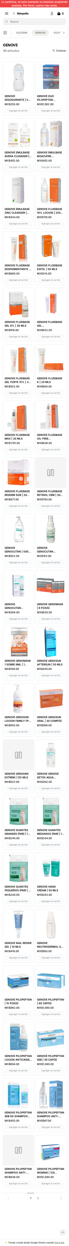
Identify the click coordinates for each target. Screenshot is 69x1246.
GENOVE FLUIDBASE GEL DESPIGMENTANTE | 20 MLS (49, 324)
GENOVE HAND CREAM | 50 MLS (47, 888)
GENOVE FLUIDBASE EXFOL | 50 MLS (49, 267)
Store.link (59, 1242)
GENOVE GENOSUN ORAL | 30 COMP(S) (49, 719)
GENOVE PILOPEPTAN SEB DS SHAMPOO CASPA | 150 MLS (18, 1114)
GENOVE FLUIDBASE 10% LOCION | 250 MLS (49, 211)
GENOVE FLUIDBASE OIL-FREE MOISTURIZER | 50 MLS (49, 436)
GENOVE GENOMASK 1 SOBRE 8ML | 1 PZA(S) (18, 662)
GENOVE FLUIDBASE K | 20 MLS (49, 380)
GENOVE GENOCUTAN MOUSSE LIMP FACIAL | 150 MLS (15, 606)
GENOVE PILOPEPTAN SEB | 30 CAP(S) (50, 1057)
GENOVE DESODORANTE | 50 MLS (17, 98)
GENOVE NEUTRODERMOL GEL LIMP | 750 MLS (50, 945)
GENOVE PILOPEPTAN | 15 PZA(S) (18, 1001)
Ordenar (61, 50)
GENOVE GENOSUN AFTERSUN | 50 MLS (50, 662)
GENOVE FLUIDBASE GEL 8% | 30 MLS (17, 323)
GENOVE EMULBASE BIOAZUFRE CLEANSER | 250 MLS (50, 154)
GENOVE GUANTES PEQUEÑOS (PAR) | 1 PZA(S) (17, 888)
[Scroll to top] (62, 1232)
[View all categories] (5, 32)
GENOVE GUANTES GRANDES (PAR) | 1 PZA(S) (16, 832)
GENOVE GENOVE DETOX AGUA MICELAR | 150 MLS (49, 775)
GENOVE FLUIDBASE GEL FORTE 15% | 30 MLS (17, 380)
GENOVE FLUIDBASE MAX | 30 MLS (17, 436)
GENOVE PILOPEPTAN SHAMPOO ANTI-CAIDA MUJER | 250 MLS (18, 1170)
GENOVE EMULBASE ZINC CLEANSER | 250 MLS (17, 211)
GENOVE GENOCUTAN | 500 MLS (16, 549)
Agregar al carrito (20, 110)
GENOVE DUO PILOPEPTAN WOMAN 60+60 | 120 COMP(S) (50, 98)
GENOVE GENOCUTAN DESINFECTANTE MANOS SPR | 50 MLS (47, 549)
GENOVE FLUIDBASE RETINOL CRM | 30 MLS (49, 493)
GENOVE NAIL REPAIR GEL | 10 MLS (18, 944)
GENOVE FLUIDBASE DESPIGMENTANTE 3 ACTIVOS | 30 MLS (18, 267)
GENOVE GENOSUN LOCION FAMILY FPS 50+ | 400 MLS (17, 719)
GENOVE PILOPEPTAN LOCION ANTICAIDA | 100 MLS (18, 1058)
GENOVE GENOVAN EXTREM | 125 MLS (17, 775)
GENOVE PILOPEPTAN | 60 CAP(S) (50, 1001)
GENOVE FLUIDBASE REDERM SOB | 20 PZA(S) (17, 493)
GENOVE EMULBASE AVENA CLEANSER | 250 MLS (17, 154)
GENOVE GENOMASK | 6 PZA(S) (50, 606)
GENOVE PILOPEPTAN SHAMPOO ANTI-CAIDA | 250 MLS (50, 1114)
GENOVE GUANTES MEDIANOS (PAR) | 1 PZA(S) (49, 832)
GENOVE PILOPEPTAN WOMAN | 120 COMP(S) (50, 1170)
